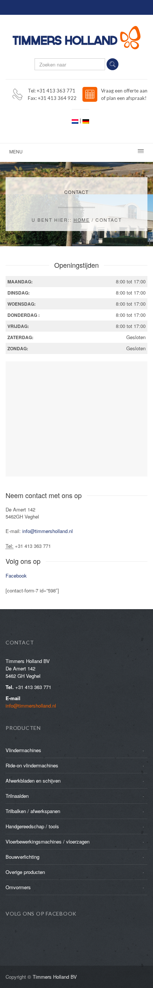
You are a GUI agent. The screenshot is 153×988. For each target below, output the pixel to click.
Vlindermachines (23, 750)
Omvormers (18, 887)
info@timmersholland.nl (47, 530)
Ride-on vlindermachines (32, 765)
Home (82, 220)
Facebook (16, 575)
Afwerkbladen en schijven (33, 780)
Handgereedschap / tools (32, 826)
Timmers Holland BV (55, 976)
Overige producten (25, 871)
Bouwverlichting (22, 856)
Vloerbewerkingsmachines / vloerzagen (47, 841)
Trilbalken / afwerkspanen (33, 811)
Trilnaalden (17, 795)
